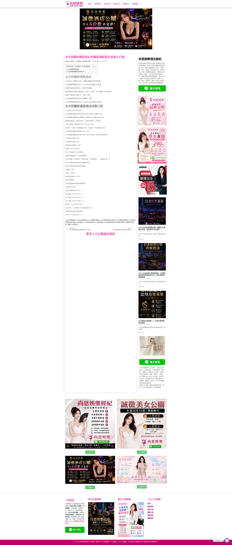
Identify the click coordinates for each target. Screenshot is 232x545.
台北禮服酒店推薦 (110, 222)
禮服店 (69, 224)
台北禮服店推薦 (89, 222)
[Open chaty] (226, 540)
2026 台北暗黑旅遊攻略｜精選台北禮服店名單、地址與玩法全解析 (151, 228)
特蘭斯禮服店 (120, 222)
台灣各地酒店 (86, 61)
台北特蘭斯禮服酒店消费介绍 (76, 71)
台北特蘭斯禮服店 (94, 220)
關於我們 (98, 4)
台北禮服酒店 (99, 222)
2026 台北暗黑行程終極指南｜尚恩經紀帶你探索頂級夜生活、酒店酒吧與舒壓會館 (151, 275)
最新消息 (126, 4)
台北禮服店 (79, 222)
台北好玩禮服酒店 (82, 220)
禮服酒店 (75, 224)
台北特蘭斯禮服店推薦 (108, 220)
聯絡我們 (135, 4)
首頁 (89, 4)
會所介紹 (107, 4)
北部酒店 (78, 61)
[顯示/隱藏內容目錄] (93, 66)
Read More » (141, 239)
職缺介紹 (116, 4)
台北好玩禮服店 (70, 220)
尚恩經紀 (160, 83)
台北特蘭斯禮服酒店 (73, 69)
